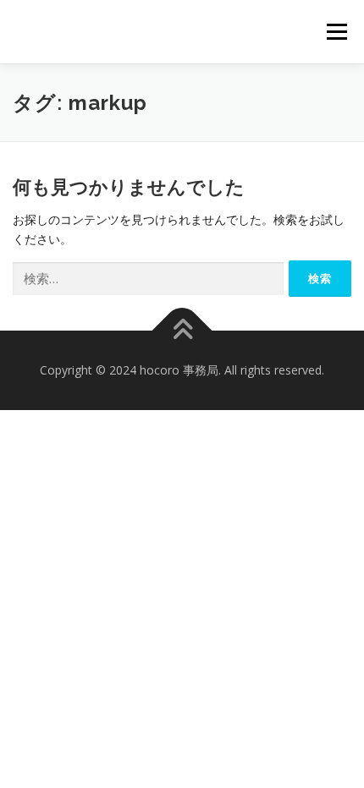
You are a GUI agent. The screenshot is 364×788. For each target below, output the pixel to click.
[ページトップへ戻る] (182, 331)
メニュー (336, 32)
